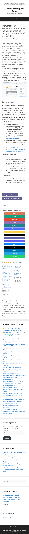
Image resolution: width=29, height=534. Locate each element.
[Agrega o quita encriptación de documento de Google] (8, 289)
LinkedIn (14, 250)
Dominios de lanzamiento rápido (15, 158)
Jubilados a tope (7, 509)
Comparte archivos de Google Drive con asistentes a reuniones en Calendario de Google (14, 314)
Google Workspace (10, 195)
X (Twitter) (14, 247)
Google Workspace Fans (14, 9)
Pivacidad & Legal (14, 526)
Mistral (14, 231)
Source (4, 205)
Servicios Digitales (8, 517)
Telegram (15, 253)
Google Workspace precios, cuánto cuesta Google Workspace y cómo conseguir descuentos (12, 395)
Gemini (14, 222)
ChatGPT (14, 216)
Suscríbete (6, 407)
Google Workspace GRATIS (10, 387)
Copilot (14, 238)
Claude (14, 213)
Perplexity (14, 225)
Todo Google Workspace (10, 409)
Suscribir (7, 438)
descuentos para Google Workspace (19, 4)
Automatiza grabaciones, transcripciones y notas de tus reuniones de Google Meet (14, 469)
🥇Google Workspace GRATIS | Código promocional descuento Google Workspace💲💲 (14, 334)
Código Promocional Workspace (12, 367)
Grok (14, 234)
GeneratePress (14, 531)
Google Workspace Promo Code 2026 (13, 399)
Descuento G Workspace (12, 198)
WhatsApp (14, 256)
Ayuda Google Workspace (10, 342)
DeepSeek (14, 228)
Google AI (14, 219)
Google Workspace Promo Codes (12, 497)
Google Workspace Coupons (11, 495)
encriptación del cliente (12, 138)
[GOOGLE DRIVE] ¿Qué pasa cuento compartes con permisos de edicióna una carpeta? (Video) (13, 307)
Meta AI (14, 244)
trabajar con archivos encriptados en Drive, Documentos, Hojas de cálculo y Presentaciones (16, 149)
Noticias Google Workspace (10, 405)
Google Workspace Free (9, 385)
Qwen (14, 241)
